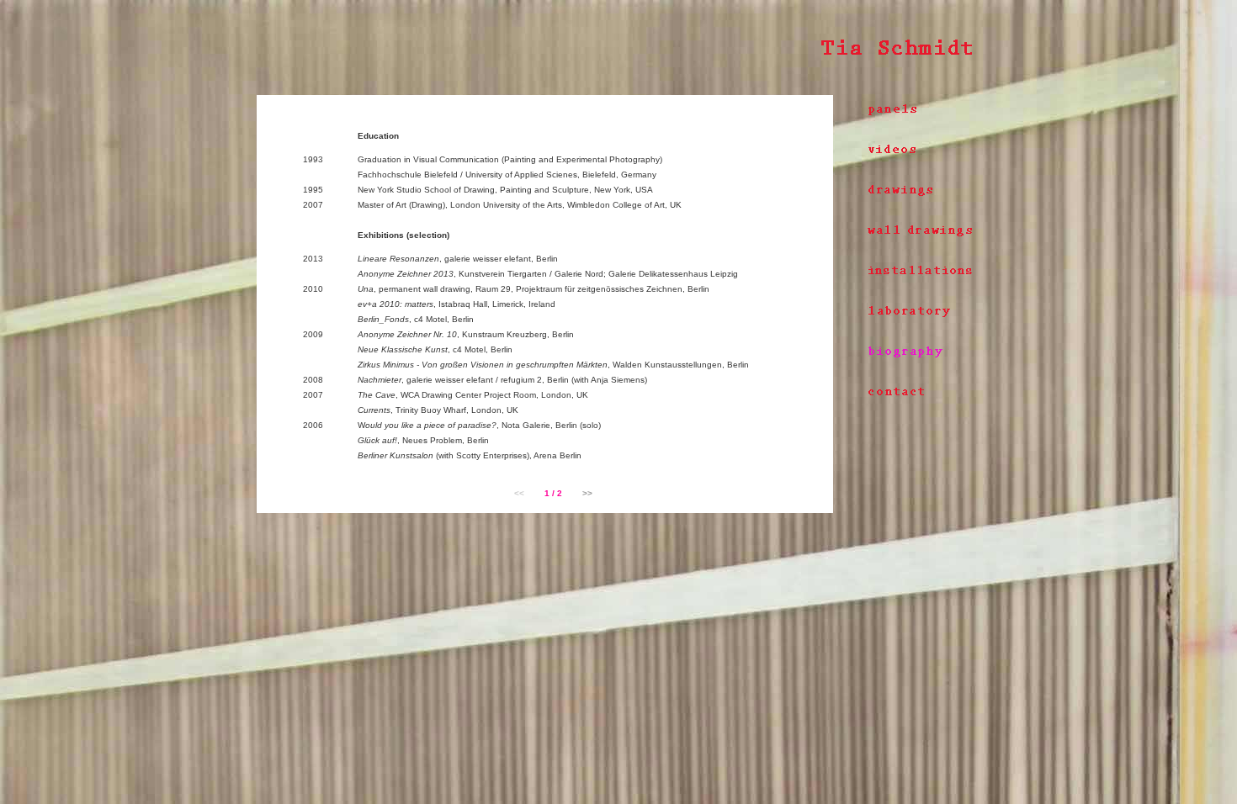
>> (587, 493)
